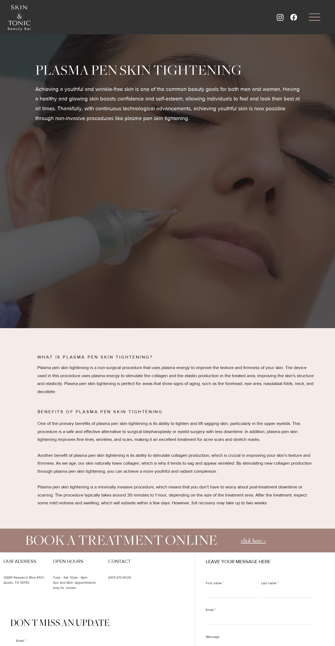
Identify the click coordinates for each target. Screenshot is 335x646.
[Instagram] (280, 17)
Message (212, 637)
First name (215, 583)
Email (211, 610)
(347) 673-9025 (119, 577)
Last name (270, 583)
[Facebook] (293, 17)
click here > (253, 540)
